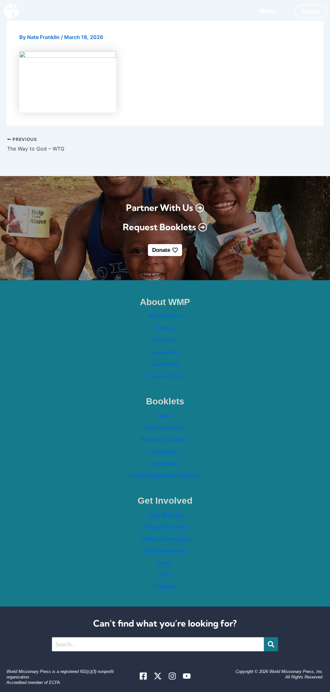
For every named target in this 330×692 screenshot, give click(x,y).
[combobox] (158, 644)
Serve (165, 562)
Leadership (165, 364)
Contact (165, 586)
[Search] (271, 644)
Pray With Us (165, 514)
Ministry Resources (165, 538)
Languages (165, 451)
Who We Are (165, 315)
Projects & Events (165, 526)
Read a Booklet (165, 427)
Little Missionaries (165, 550)
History (165, 327)
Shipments (165, 339)
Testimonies (165, 463)
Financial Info (165, 375)
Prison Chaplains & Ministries (165, 475)
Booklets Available (165, 439)
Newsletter (165, 352)
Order (165, 415)
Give (165, 574)
